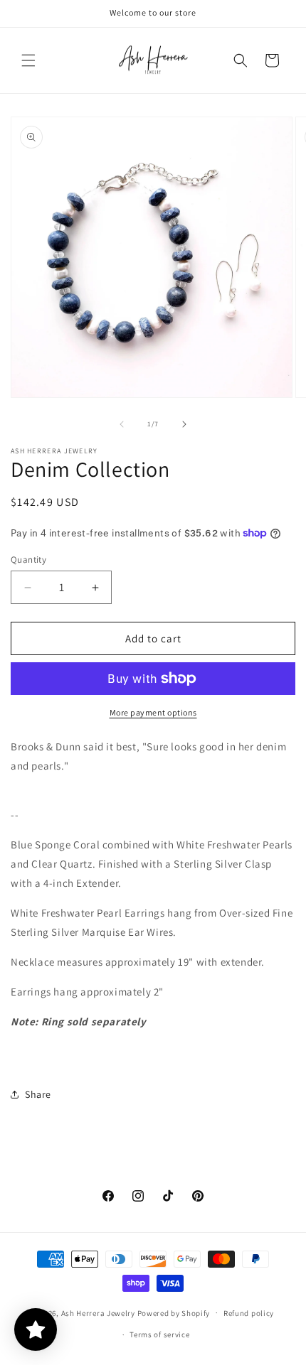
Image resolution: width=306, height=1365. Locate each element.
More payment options (153, 712)
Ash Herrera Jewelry (98, 1312)
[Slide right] (184, 424)
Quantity (28, 560)
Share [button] (38, 1094)
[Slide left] (121, 424)
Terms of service (159, 1334)
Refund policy (248, 1313)
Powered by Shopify (174, 1312)
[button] (28, 60)
